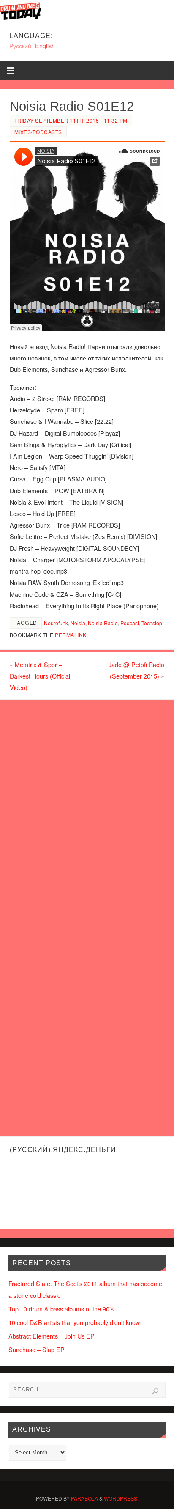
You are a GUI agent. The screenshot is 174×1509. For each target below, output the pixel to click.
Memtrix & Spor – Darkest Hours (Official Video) (40, 676)
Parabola (84, 1498)
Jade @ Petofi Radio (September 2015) (136, 670)
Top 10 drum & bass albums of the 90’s (61, 1308)
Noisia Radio (103, 623)
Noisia (78, 623)
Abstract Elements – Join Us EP (51, 1335)
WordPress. (121, 1498)
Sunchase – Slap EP (36, 1349)
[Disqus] (87, 808)
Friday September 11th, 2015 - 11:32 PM (71, 120)
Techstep (151, 623)
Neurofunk (56, 623)
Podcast (129, 623)
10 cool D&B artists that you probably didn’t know (74, 1322)
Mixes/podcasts (38, 131)
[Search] (155, 1391)
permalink (71, 634)
